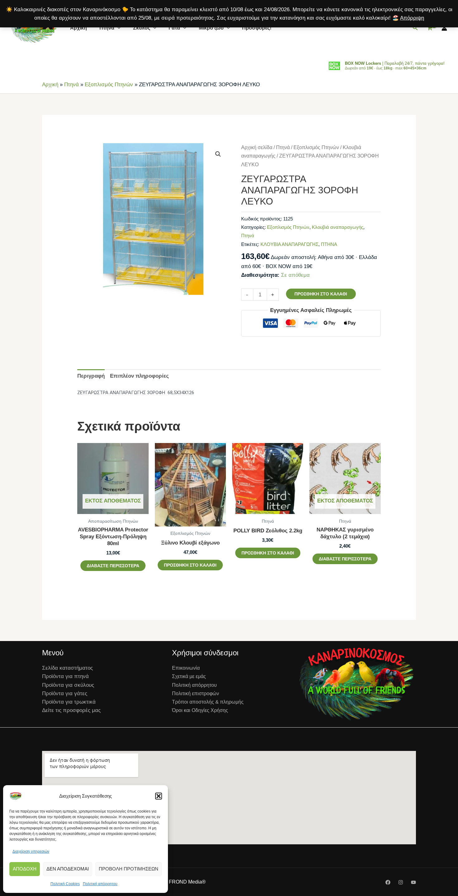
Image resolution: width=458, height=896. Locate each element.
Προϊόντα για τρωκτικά (69, 702)
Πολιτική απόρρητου (100, 884)
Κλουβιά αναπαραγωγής (337, 227)
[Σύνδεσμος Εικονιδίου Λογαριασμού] (444, 28)
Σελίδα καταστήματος (67, 668)
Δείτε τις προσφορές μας (71, 710)
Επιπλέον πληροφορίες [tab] (139, 376)
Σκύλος (141, 28)
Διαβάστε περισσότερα (113, 565)
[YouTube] (413, 882)
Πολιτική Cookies (65, 884)
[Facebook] (387, 882)
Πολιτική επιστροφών (195, 693)
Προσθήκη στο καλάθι (320, 293)
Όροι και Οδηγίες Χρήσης (200, 710)
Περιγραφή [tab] (91, 376)
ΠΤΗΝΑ (329, 244)
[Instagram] (400, 882)
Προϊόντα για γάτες (64, 693)
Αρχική (78, 28)
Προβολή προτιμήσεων (128, 868)
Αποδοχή (24, 868)
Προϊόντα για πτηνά (65, 676)
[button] (158, 796)
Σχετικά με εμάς (189, 676)
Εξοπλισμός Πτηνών (109, 84)
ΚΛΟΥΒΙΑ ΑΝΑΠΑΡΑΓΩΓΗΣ (289, 244)
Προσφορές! (256, 28)
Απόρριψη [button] (412, 18)
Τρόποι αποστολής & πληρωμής (208, 702)
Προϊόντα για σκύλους (68, 685)
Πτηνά (106, 28)
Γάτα (174, 28)
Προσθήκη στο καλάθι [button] (190, 565)
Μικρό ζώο (211, 28)
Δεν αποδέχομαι (67, 868)
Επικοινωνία (186, 668)
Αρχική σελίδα (256, 147)
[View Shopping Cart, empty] (429, 28)
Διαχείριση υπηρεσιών (30, 851)
